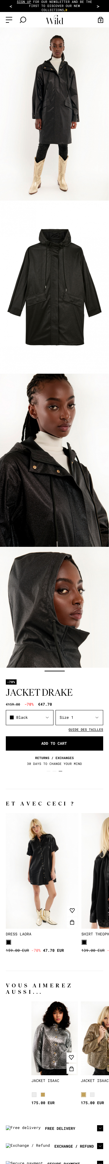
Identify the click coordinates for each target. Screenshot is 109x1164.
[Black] (8, 942)
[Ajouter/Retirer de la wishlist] (72, 911)
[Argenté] (34, 1094)
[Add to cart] (72, 922)
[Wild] (54, 20)
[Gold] (43, 1094)
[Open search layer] (23, 20)
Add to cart (54, 743)
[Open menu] (9, 20)
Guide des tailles (86, 729)
